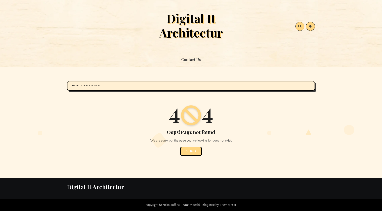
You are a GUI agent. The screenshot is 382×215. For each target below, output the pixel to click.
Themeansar (228, 205)
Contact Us (191, 59)
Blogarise (208, 205)
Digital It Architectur (191, 25)
